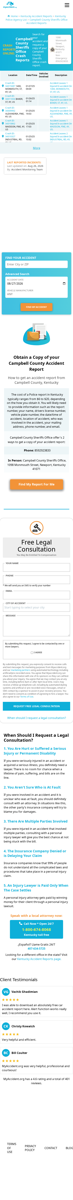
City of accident (16, 603)
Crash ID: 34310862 (10, 122)
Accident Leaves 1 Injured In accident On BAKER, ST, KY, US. (61, 99)
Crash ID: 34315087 (10, 85)
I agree (38, 652)
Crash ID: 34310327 (10, 135)
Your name (12, 563)
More (36, 148)
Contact (50, 1148)
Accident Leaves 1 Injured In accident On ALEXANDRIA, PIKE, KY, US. (61, 112)
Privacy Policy (30, 1148)
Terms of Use (26, 696)
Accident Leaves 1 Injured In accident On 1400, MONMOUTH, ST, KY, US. (61, 87)
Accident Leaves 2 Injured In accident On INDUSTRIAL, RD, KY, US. (61, 138)
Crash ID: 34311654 (10, 97)
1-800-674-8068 (36, 929)
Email (9, 591)
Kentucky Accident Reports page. (39, 959)
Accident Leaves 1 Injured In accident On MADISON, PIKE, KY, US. (61, 125)
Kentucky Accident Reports (36, 16)
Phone (9, 576)
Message (11, 616)
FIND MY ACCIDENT (36, 307)
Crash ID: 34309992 (10, 109)
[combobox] (36, 607)
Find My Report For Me (37, 484)
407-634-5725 (36, 948)
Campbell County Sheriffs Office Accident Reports (47, 21)
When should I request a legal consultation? (36, 718)
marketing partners (20, 670)
